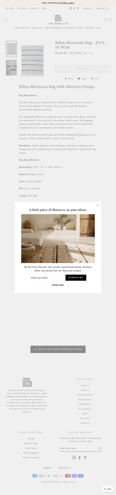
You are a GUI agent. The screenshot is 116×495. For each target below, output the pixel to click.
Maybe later (58, 284)
